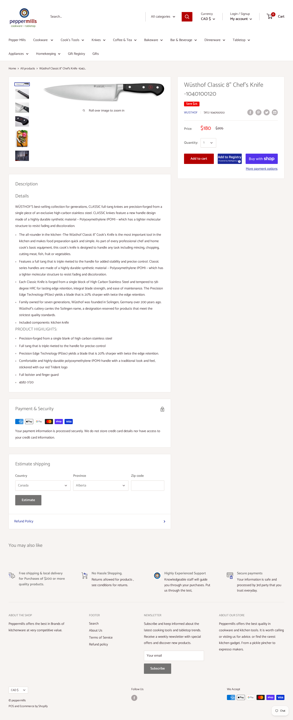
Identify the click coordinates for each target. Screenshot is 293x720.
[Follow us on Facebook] (134, 698)
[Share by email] (275, 112)
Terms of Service (101, 638)
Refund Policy (23, 521)
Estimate (28, 500)
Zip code (137, 476)
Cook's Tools (70, 40)
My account (239, 19)
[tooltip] (239, 161)
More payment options (262, 169)
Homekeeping (46, 54)
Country (21, 476)
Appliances (16, 54)
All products (27, 68)
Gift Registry (76, 54)
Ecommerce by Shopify (34, 706)
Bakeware (151, 40)
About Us (95, 630)
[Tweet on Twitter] (267, 112)
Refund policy (98, 644)
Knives (96, 40)
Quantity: (191, 143)
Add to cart (198, 159)
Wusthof (191, 112)
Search (94, 624)
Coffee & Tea (122, 40)
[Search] (187, 16)
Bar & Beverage (181, 40)
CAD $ (14, 690)
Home (12, 68)
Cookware (40, 40)
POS (11, 706)
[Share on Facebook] (250, 112)
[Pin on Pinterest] (258, 112)
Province (79, 476)
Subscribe (157, 668)
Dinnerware (212, 40)
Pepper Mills (17, 40)
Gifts (95, 54)
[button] (230, 159)
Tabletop (239, 40)
